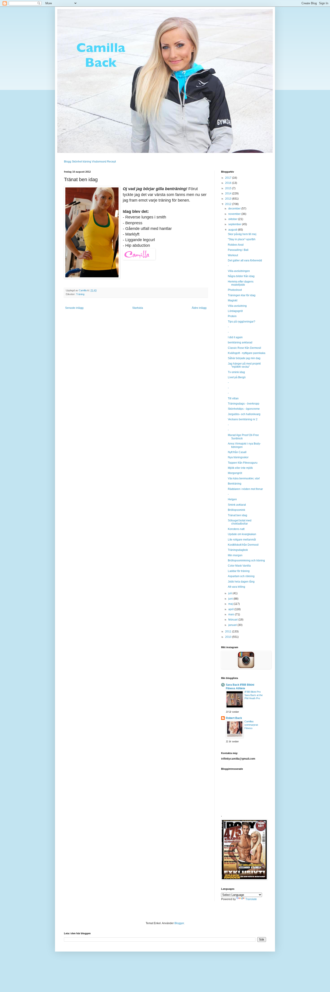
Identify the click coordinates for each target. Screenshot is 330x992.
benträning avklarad (240, 342)
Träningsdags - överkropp (243, 403)
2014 (228, 193)
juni (230, 598)
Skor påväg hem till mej (242, 234)
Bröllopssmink (236, 510)
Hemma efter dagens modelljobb (240, 283)
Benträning (234, 483)
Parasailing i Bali (238, 249)
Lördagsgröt (235, 311)
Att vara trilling (236, 586)
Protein (232, 316)
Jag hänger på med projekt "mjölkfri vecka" (244, 365)
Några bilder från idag (241, 276)
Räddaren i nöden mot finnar (245, 489)
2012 (228, 204)
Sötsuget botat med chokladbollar (239, 522)
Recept (111, 161)
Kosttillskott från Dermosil (243, 544)
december (234, 208)
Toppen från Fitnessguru (242, 462)
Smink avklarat (237, 504)
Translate (251, 899)
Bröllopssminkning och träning (246, 560)
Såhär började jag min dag (244, 358)
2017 (228, 177)
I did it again (235, 337)
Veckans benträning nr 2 (242, 419)
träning (87, 161)
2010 (228, 636)
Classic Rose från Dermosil (244, 347)
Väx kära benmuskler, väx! (244, 478)
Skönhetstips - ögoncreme (244, 408)
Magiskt (232, 300)
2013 (228, 198)
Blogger (179, 923)
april (231, 609)
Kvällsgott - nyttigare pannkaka (246, 353)
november (234, 214)
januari (233, 625)
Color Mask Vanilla (239, 565)
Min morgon (235, 555)
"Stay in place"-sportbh (241, 239)
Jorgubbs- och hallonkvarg (244, 414)
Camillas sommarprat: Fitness (251, 725)
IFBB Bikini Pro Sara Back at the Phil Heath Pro (253, 695)
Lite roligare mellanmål (242, 539)
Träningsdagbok (238, 550)
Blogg (67, 161)
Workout (233, 255)
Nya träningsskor (238, 457)
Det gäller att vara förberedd (245, 260)
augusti (233, 229)
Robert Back (234, 718)
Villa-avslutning (237, 305)
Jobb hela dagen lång (241, 581)
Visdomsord (99, 161)
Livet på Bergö (237, 377)
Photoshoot (235, 289)
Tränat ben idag (237, 515)
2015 (228, 188)
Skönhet (77, 161)
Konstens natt (236, 529)
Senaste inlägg (74, 307)
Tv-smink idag (236, 372)
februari (233, 619)
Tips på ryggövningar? (241, 321)
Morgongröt (235, 473)
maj (230, 603)
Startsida (137, 307)
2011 (228, 631)
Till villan (233, 398)
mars (231, 614)
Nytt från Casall (237, 452)
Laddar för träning (239, 571)
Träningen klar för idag (241, 295)
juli (230, 593)
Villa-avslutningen (239, 271)
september (235, 224)
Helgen (232, 499)
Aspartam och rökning (241, 576)
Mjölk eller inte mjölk (240, 467)
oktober (233, 219)
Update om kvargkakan (242, 534)
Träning (80, 294)
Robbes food (236, 244)
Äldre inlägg (199, 307)
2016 (228, 183)
